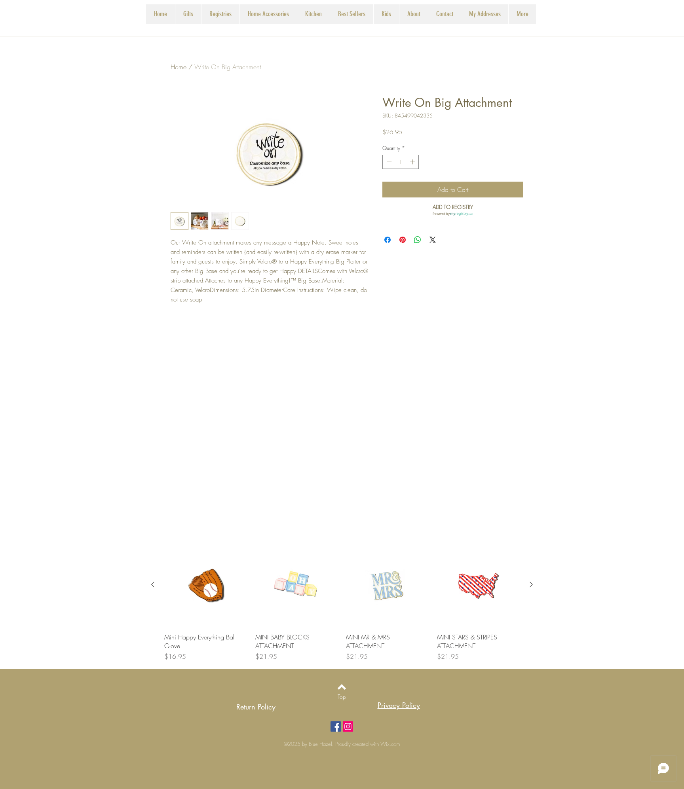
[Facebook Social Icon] (336, 726)
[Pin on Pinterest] (402, 240)
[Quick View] (205, 584)
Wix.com (390, 743)
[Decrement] (388, 162)
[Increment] (413, 162)
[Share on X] (432, 240)
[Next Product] (531, 584)
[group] (342, 602)
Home (178, 67)
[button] (220, 14)
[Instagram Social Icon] (348, 726)
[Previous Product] (153, 584)
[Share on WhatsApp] (417, 240)
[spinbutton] (400, 162)
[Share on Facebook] (387, 240)
